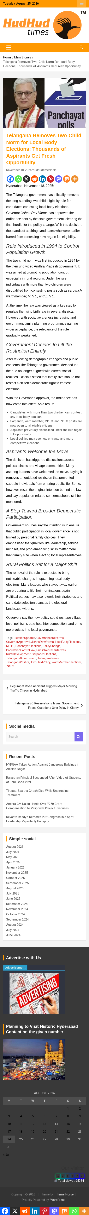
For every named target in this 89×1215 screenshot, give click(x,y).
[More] (74, 179)
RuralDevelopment (18, 654)
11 (21, 1124)
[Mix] (66, 179)
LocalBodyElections (67, 641)
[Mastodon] (58, 179)
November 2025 (17, 873)
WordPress (57, 1200)
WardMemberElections (67, 662)
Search (79, 736)
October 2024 (15, 914)
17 (9, 1131)
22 (68, 1131)
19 (32, 1131)
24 (9, 1139)
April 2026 (13, 862)
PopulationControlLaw (20, 650)
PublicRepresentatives (51, 650)
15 (68, 1124)
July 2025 (12, 893)
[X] (26, 179)
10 (9, 1124)
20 (44, 1131)
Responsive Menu (81, 3)
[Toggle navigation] (8, 47)
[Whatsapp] (18, 179)
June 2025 (13, 899)
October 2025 (15, 878)
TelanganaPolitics (17, 662)
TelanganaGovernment (21, 658)
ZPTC (10, 666)
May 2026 (12, 857)
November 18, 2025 (19, 170)
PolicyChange (51, 646)
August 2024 (14, 925)
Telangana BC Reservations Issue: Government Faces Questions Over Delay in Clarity (47, 706)
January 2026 (15, 867)
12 (32, 1124)
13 (44, 1124)
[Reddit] (34, 179)
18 (21, 1131)
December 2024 (17, 904)
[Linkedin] (42, 179)
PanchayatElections (28, 646)
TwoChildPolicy (41, 662)
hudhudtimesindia (45, 170)
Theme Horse (64, 1194)
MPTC (10, 646)
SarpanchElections (44, 654)
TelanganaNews (48, 658)
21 (56, 1131)
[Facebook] (10, 179)
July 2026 (12, 852)
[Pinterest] (50, 179)
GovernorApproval (18, 641)
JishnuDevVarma (42, 641)
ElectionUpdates (24, 638)
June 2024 (13, 935)
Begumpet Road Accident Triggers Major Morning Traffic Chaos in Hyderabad (43, 688)
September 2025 (17, 883)
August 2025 (14, 888)
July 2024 (12, 930)
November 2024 (17, 909)
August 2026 (14, 847)
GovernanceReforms (50, 638)
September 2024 (17, 919)
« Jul (6, 1155)
